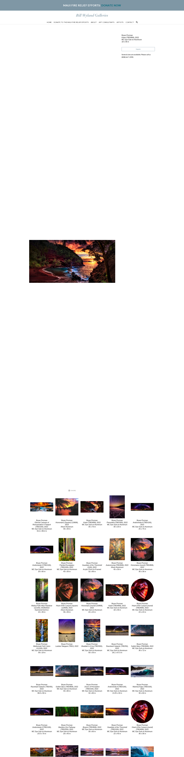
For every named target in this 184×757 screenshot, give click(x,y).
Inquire (138, 49)
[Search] (137, 22)
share (73, 490)
